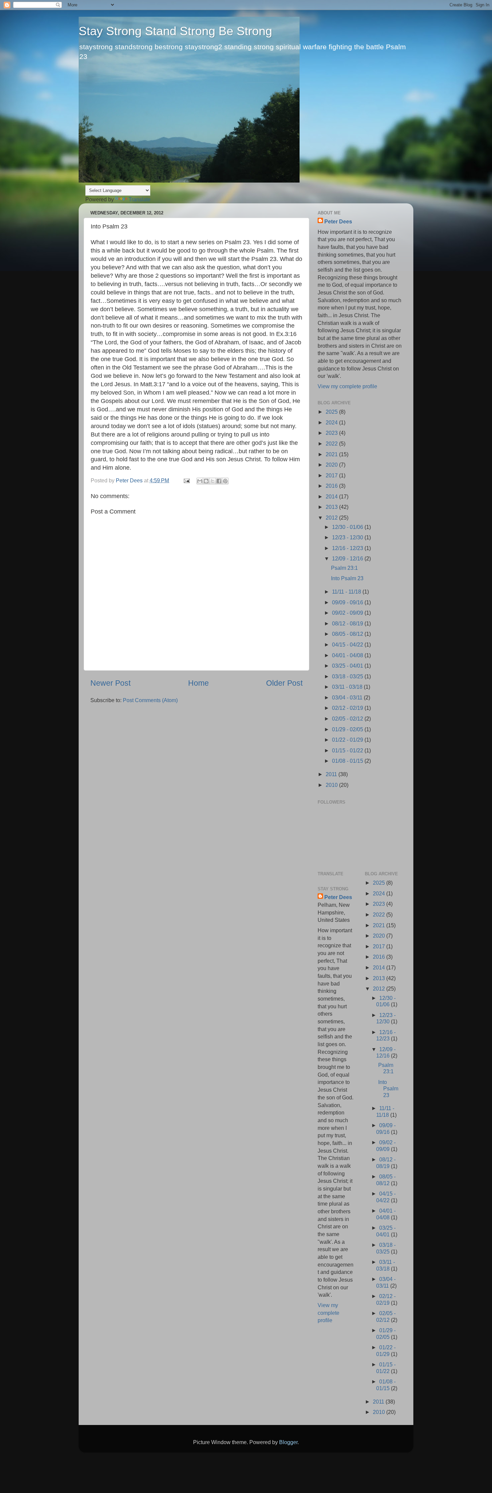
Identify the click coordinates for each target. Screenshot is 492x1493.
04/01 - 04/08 (348, 655)
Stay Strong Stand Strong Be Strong (175, 31)
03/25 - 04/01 (348, 666)
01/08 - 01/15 (348, 761)
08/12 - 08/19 (348, 623)
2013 (332, 507)
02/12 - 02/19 (348, 708)
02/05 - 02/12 (348, 719)
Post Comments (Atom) (150, 700)
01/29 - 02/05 (348, 729)
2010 (332, 785)
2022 (332, 443)
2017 (332, 475)
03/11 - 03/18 (348, 687)
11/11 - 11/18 (347, 592)
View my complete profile (347, 386)
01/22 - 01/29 (348, 740)
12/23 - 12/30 (348, 537)
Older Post (284, 683)
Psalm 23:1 (344, 568)
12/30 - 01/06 (348, 527)
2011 (332, 774)
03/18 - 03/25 (348, 676)
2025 (332, 412)
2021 (332, 454)
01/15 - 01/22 (348, 750)
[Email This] (199, 481)
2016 (332, 486)
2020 (332, 465)
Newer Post (110, 683)
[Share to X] (212, 481)
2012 (332, 518)
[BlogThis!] (206, 481)
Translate (140, 199)
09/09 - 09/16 (348, 602)
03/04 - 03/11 (348, 697)
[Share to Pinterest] (225, 481)
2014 (332, 496)
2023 (332, 433)
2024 (332, 422)
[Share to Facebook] (219, 481)
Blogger (288, 1442)
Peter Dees (338, 221)
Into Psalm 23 (347, 578)
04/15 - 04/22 (348, 644)
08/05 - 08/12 (348, 634)
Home (198, 683)
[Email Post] (186, 480)
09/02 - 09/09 (348, 613)
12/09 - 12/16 (348, 558)
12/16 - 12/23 (348, 548)
